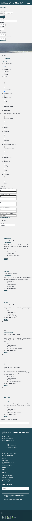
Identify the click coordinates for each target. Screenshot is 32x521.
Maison (7, 71)
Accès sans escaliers (9, 148)
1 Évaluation (7, 336)
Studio (6, 74)
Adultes (2, 22)
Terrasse (6, 178)
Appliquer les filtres (5, 217)
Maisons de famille (9, 106)
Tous (6, 66)
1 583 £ (8, 350)
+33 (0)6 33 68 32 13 (10, 444)
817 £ (7, 414)
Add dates (2, 17)
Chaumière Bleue (8, 332)
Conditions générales (7, 475)
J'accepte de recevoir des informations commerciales (13, 500)
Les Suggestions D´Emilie (8, 462)
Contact (4, 469)
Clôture (6, 136)
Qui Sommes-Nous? (7, 465)
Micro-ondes (7, 161)
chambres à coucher (5, 36)
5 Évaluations (7, 275)
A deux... (6, 84)
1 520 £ (8, 288)
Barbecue (6, 174)
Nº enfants (3, 32)
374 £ (7, 257)
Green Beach (7, 271)
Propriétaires (5, 467)
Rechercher (3, 7)
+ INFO (6, 259)
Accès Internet (7, 123)
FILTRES (2, 9)
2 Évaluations (7, 369)
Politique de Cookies (7, 477)
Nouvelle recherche (5, 61)
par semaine (12, 257)
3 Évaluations (7, 242)
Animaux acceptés (8, 118)
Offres (3, 464)
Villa (6, 76)
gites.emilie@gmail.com (11, 447)
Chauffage (6, 140)
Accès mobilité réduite (9, 144)
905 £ (7, 317)
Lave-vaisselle (7, 153)
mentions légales (18, 495)
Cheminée (6, 131)
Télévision (6, 127)
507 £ (7, 383)
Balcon (5, 183)
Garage (5, 170)
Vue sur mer (7, 110)
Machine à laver (8, 157)
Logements (5, 460)
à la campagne (7, 89)
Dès (4, 257)
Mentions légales (6, 479)
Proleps (6, 302)
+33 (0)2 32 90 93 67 (10, 445)
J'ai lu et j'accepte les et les (15, 496)
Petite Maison (7, 238)
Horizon (6, 365)
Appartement (8, 69)
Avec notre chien (8, 93)
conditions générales (9, 497)
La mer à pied (7, 97)
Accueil (4, 458)
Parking (6, 166)
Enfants (2, 26)
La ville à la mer (8, 102)
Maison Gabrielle (8, 398)
